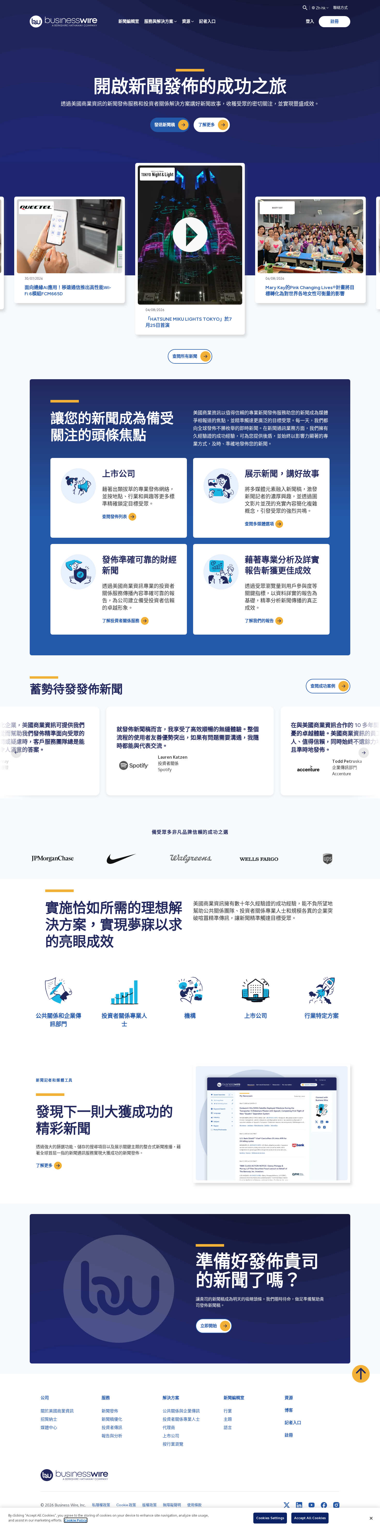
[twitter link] (287, 1505)
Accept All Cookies (310, 1518)
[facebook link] (324, 1505)
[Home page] (63, 21)
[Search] (305, 7)
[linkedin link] (299, 1505)
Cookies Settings (270, 1518)
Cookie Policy (75, 1520)
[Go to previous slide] (16, 753)
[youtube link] (311, 1505)
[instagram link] (336, 1505)
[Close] (371, 1518)
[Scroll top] (361, 1374)
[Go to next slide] (364, 753)
